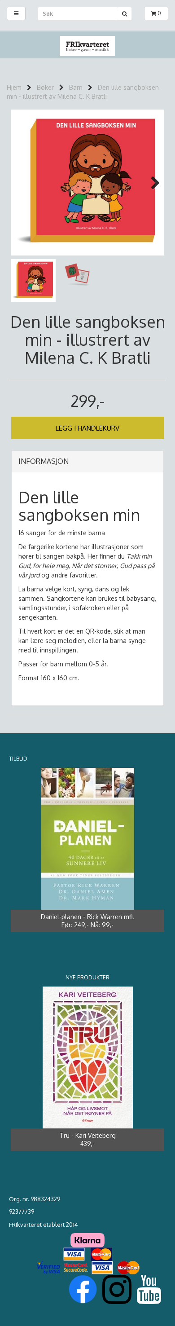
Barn (76, 87)
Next (151, 183)
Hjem (14, 87)
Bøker (45, 87)
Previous (24, 183)
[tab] (87, 461)
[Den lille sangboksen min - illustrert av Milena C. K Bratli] (87, 183)
